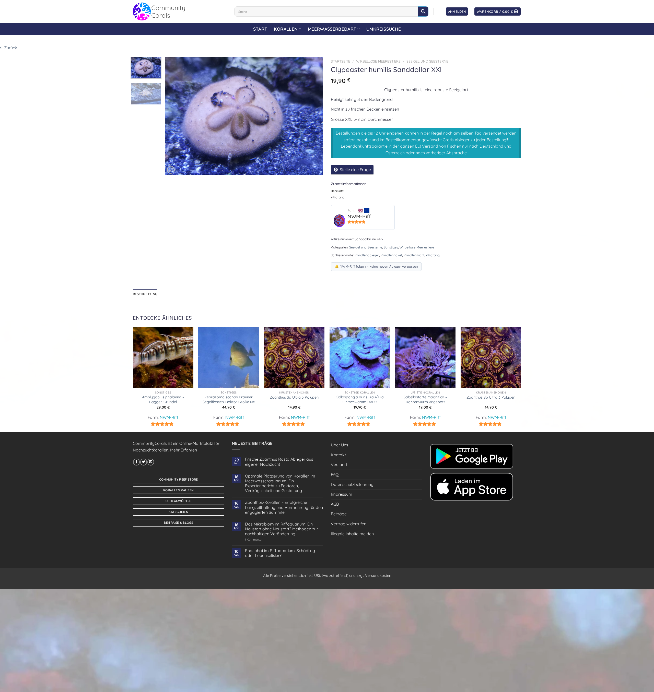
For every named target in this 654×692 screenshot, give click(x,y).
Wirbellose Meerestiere (378, 61)
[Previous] (175, 116)
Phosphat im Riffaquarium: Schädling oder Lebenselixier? (280, 553)
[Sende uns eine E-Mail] (150, 462)
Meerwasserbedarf (332, 29)
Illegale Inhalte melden (352, 533)
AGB (335, 504)
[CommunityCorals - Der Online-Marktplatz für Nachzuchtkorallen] (180, 11)
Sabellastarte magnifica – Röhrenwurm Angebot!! (425, 399)
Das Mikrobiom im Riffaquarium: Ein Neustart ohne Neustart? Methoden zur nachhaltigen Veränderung (281, 529)
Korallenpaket (391, 255)
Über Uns (339, 444)
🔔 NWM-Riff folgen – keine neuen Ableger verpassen (376, 266)
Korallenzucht (414, 255)
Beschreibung (145, 294)
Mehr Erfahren (183, 449)
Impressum (341, 494)
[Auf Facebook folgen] (136, 462)
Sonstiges (391, 247)
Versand (339, 464)
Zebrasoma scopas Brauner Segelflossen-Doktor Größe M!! (229, 399)
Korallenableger (367, 255)
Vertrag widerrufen (348, 523)
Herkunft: (337, 191)
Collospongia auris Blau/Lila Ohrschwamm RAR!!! (360, 399)
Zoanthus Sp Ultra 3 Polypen (294, 397)
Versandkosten (378, 575)
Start (260, 29)
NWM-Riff (359, 216)
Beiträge (339, 513)
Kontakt (338, 454)
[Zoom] (171, 170)
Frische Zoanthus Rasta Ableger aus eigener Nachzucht (279, 462)
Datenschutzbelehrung (352, 484)
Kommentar (254, 539)
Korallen (286, 29)
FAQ (334, 474)
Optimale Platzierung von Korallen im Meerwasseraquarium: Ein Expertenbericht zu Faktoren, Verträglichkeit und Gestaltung (280, 483)
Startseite (340, 61)
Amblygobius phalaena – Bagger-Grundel (163, 399)
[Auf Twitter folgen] (143, 462)
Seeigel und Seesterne (427, 61)
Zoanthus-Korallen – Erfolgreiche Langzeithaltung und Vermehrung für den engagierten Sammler (284, 507)
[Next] (313, 116)
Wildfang (433, 255)
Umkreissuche (383, 29)
